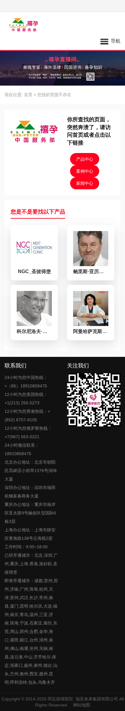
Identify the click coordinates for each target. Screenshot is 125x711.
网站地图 (81, 705)
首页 (28, 94)
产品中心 (84, 159)
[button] (110, 41)
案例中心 (84, 171)
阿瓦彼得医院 (60, 698)
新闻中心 (84, 183)
